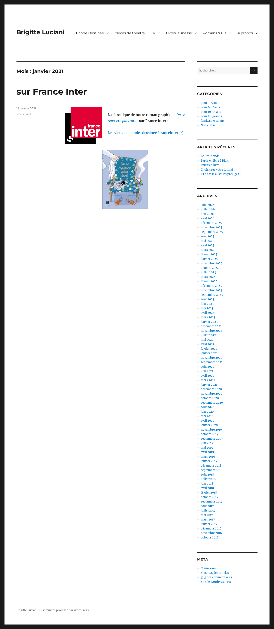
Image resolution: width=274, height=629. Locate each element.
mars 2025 (208, 250)
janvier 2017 (209, 524)
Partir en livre (210, 165)
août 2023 (207, 299)
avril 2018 (207, 488)
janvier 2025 (209, 259)
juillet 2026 (208, 209)
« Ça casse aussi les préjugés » (221, 174)
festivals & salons (213, 121)
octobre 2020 (210, 398)
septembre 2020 (212, 402)
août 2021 (207, 367)
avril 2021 (207, 376)
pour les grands (211, 116)
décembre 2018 (211, 465)
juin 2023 (207, 304)
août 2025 (207, 236)
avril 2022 (207, 344)
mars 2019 (208, 456)
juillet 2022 (208, 335)
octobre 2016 (210, 537)
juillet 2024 (208, 272)
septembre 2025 (212, 232)
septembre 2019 (212, 438)
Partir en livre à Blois (215, 160)
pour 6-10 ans (210, 107)
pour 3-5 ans (209, 103)
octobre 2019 (210, 434)
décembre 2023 (211, 286)
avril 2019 (207, 452)
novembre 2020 (211, 394)
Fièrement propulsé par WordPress (65, 610)
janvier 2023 (209, 322)
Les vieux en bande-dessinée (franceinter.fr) (145, 133)
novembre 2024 (211, 263)
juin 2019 (207, 443)
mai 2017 (207, 515)
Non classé (23, 114)
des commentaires (216, 577)
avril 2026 (207, 218)
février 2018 (209, 492)
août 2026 (207, 205)
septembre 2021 (211, 362)
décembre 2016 (211, 528)
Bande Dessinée (90, 33)
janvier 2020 (209, 425)
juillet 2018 (208, 479)
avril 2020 (207, 420)
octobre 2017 (209, 497)
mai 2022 (207, 340)
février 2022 (209, 349)
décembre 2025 (211, 223)
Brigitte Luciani (40, 32)
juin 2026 (207, 214)
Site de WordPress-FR (216, 582)
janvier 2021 (209, 385)
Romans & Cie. (215, 33)
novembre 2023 (211, 290)
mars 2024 (208, 277)
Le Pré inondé (210, 156)
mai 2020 (207, 416)
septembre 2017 (211, 501)
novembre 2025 (211, 227)
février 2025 (209, 254)
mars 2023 (208, 317)
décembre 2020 (211, 389)
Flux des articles (215, 573)
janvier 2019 (209, 461)
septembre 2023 (212, 295)
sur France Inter (51, 91)
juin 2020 (207, 411)
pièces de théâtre (130, 33)
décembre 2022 (211, 326)
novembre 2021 (211, 358)
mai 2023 (207, 308)
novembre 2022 (211, 331)
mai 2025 (207, 241)
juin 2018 (207, 483)
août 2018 (207, 474)
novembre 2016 (211, 533)
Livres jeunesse (179, 33)
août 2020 (207, 407)
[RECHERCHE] (254, 70)
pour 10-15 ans (211, 112)
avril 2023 (207, 313)
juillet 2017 (208, 510)
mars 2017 (208, 519)
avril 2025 (207, 245)
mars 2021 (208, 380)
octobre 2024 (210, 268)
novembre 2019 (211, 429)
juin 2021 (207, 371)
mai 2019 (207, 447)
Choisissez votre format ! (218, 169)
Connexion (208, 568)
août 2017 (207, 506)
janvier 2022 (209, 353)
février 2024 (209, 281)
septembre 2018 (211, 470)
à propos (245, 33)
